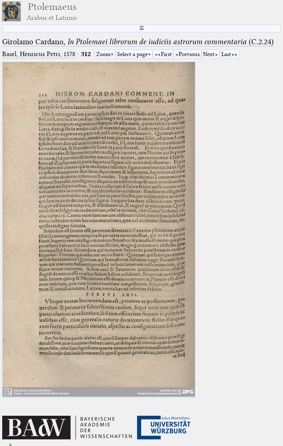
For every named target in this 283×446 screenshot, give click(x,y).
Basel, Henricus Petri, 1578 (38, 54)
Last (226, 54)
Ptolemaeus (52, 11)
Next (208, 54)
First (166, 54)
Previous (189, 54)
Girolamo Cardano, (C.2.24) (138, 41)
